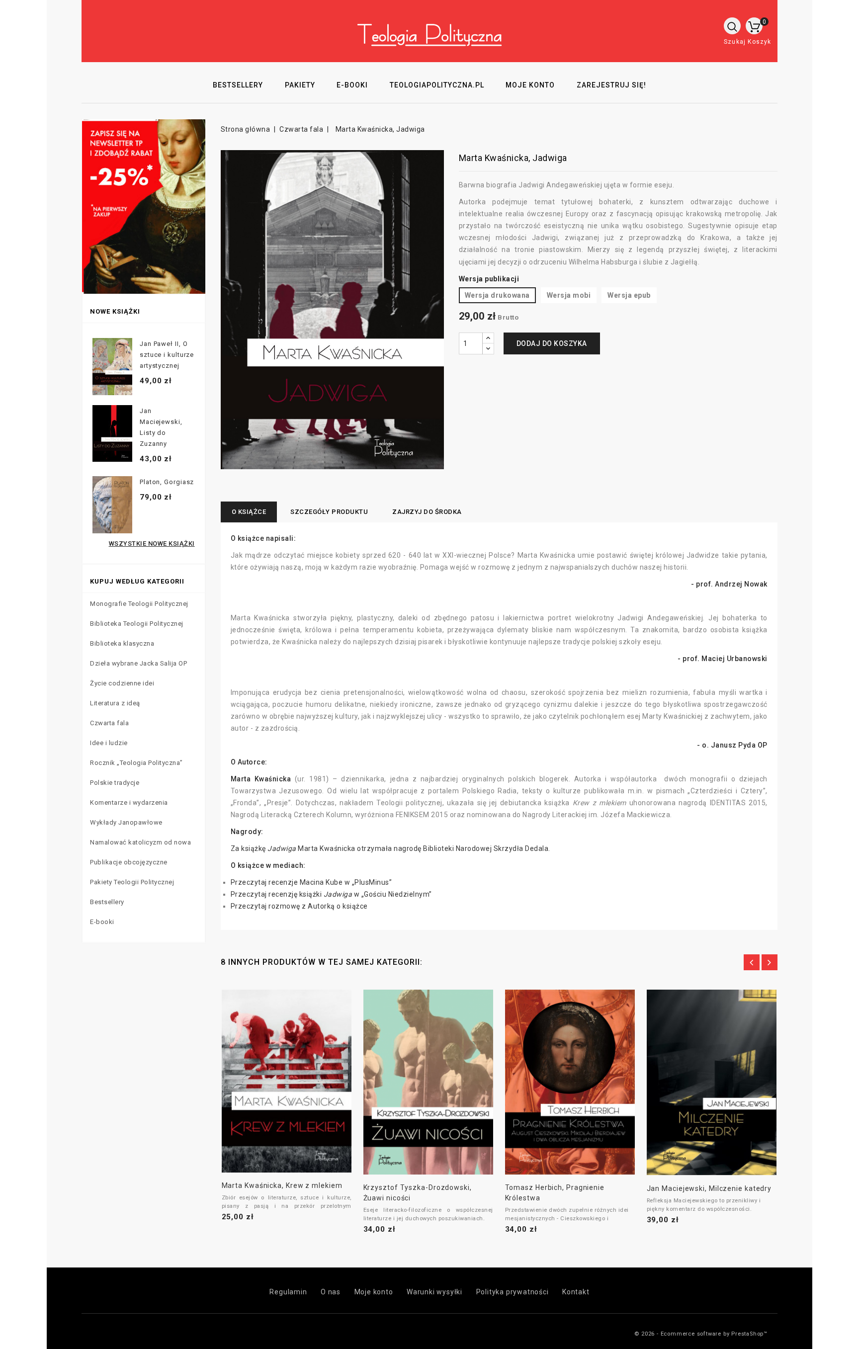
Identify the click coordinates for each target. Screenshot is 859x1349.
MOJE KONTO (530, 85)
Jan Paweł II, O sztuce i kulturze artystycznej (167, 354)
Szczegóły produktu (329, 511)
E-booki (102, 922)
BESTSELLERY (238, 85)
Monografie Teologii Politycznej (139, 603)
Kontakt (576, 1292)
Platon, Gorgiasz (167, 482)
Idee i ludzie (109, 743)
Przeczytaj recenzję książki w (296, 894)
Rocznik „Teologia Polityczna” (136, 762)
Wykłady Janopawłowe (126, 822)
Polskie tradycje (114, 782)
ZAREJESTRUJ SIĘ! (611, 85)
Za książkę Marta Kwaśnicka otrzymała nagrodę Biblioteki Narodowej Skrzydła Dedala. (390, 848)
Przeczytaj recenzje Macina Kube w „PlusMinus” (311, 882)
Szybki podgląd (274, 1077)
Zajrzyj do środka (427, 511)
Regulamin (288, 1292)
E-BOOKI (352, 85)
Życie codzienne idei (122, 683)
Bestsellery (107, 902)
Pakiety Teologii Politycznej (132, 882)
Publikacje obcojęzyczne (129, 862)
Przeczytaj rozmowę (266, 906)
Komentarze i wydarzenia (129, 802)
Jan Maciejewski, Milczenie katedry (709, 1188)
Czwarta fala (109, 723)
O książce (249, 511)
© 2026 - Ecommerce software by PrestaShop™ (701, 1334)
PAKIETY (300, 85)
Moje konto (373, 1292)
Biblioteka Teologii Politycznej (136, 623)
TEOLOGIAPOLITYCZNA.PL (437, 85)
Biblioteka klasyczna (122, 643)
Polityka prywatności (512, 1292)
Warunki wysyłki (434, 1292)
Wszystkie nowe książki (152, 543)
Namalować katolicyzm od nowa (140, 842)
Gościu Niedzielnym (396, 894)
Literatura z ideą (115, 703)
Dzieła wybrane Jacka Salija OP (138, 663)
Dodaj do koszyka (551, 343)
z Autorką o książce (335, 906)
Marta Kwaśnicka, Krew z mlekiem (282, 1185)
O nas (331, 1292)
